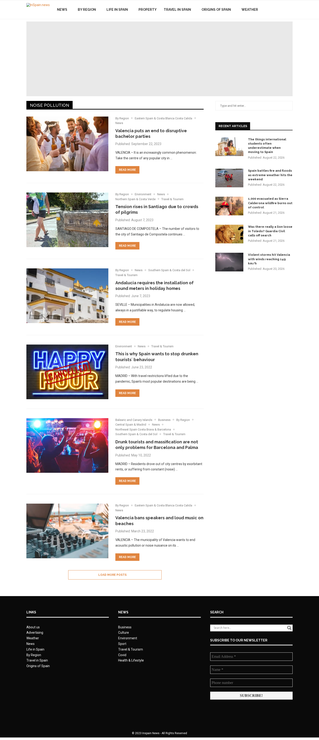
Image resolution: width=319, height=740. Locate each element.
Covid (122, 655)
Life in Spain (117, 9)
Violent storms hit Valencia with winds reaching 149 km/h (269, 259)
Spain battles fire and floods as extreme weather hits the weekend (270, 175)
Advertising (34, 632)
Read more (127, 169)
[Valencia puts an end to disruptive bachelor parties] (67, 144)
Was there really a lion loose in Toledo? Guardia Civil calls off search (270, 231)
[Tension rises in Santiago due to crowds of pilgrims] (67, 219)
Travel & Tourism (130, 649)
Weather (249, 9)
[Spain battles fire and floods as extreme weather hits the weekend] (229, 178)
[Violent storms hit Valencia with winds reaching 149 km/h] (229, 262)
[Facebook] (273, 9)
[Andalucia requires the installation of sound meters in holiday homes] (67, 295)
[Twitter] (278, 9)
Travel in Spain (177, 9)
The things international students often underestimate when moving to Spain (267, 146)
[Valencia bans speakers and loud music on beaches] (67, 531)
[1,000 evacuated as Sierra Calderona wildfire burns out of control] (229, 206)
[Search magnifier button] (289, 628)
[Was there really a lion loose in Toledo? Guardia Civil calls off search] (229, 234)
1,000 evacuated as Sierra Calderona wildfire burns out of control (270, 203)
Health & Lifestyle (131, 660)
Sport (122, 644)
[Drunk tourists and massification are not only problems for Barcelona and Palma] (67, 445)
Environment (127, 638)
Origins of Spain (216, 9)
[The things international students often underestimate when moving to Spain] (229, 146)
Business (124, 627)
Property (147, 9)
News (62, 9)
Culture (123, 632)
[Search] (290, 9)
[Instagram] (283, 9)
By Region (87, 9)
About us (33, 627)
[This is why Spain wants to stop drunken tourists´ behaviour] (67, 372)
